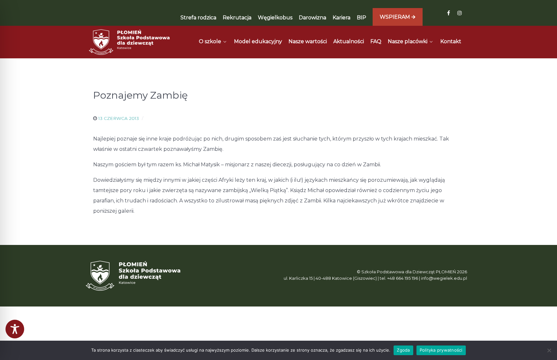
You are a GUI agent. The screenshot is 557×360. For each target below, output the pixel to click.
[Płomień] (129, 42)
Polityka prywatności (441, 350)
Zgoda (403, 350)
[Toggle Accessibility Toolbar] (15, 329)
